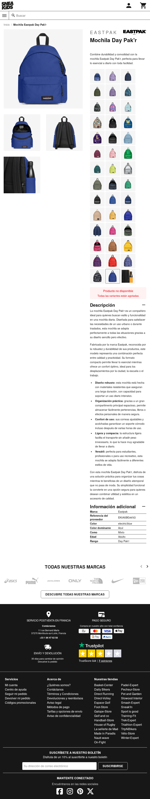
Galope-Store (103, 711)
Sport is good (129, 711)
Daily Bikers (102, 689)
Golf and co (101, 716)
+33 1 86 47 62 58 (49, 637)
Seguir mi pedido (16, 694)
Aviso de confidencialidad (63, 716)
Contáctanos (48, 625)
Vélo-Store (128, 733)
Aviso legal (54, 702)
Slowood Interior (131, 698)
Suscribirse (113, 766)
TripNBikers (128, 729)
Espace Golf (102, 702)
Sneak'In (126, 707)
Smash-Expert (130, 702)
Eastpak (103, 32)
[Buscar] (13, 15)
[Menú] (4, 15)
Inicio (7, 24)
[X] (90, 792)
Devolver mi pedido (17, 698)
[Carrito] (143, 5)
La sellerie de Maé (106, 729)
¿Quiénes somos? (59, 685)
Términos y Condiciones (62, 694)
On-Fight (100, 742)
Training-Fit (128, 716)
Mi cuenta (11, 685)
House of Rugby (104, 724)
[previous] (141, 567)
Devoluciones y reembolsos (65, 698)
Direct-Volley (102, 698)
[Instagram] (70, 792)
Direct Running (104, 694)
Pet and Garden (131, 694)
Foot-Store (101, 707)
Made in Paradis (104, 733)
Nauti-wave (101, 738)
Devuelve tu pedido (47, 661)
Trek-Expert (128, 720)
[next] (147, 567)
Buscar (20, 15)
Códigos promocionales (20, 702)
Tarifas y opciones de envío (64, 711)
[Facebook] (59, 792)
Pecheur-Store (130, 689)
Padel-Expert (129, 685)
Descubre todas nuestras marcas (75, 594)
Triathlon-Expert (131, 724)
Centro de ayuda (16, 689)
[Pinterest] (80, 792)
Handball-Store (104, 720)
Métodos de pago (58, 707)
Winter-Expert (130, 738)
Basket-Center (103, 685)
